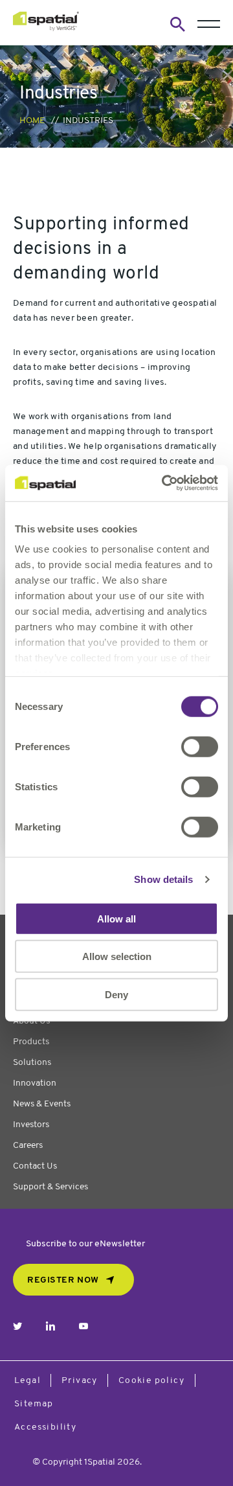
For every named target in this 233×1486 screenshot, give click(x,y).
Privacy (79, 1381)
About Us (31, 1021)
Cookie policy (151, 1381)
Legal (27, 1381)
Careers (28, 1145)
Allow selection (116, 956)
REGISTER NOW (63, 1280)
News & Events (42, 1104)
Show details (163, 879)
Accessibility (45, 1427)
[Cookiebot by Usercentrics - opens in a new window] (164, 483)
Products (31, 1042)
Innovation (34, 1083)
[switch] (199, 746)
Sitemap (34, 1404)
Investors (31, 1125)
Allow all (116, 918)
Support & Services (50, 1187)
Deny (116, 994)
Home (32, 121)
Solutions (32, 1063)
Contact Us (35, 1166)
